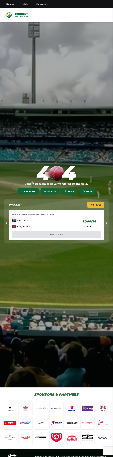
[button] (6, 223)
